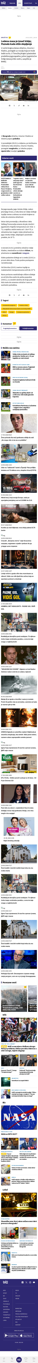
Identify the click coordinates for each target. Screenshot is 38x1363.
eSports (5, 1312)
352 (9, 403)
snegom (25, 253)
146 (9, 352)
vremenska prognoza (9, 305)
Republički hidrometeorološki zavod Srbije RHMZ (17, 309)
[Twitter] (26, 1282)
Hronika (14, 1264)
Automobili (6, 1317)
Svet (2, 1068)
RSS (16, 1322)
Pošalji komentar (28, 328)
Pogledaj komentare (10, 328)
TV (16, 1293)
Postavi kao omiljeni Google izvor (13, 72)
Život (4, 1298)
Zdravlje (6, 1301)
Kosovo (22, 1068)
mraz (5, 315)
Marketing (18, 1308)
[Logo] (3, 3)
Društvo (4, 37)
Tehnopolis (6, 1315)
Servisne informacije (26, 1241)
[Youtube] (34, 1282)
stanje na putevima (23, 312)
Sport (5, 1293)
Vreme (17, 1298)
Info (4, 1290)
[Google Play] (11, 1335)
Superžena (6, 1309)
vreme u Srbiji (24, 305)
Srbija (14, 1177)
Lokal (5, 1320)
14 (8, 390)
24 (8, 377)
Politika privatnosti (21, 1316)
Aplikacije (18, 1319)
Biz (4, 1296)
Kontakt (17, 1325)
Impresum (18, 1311)
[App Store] (26, 1335)
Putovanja (6, 1304)
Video (17, 1290)
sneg (12, 312)
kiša (5, 312)
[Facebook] (23, 1282)
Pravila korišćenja (21, 1314)
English (17, 1296)
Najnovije (12, 3)
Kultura (5, 1307)
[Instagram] (30, 1282)
